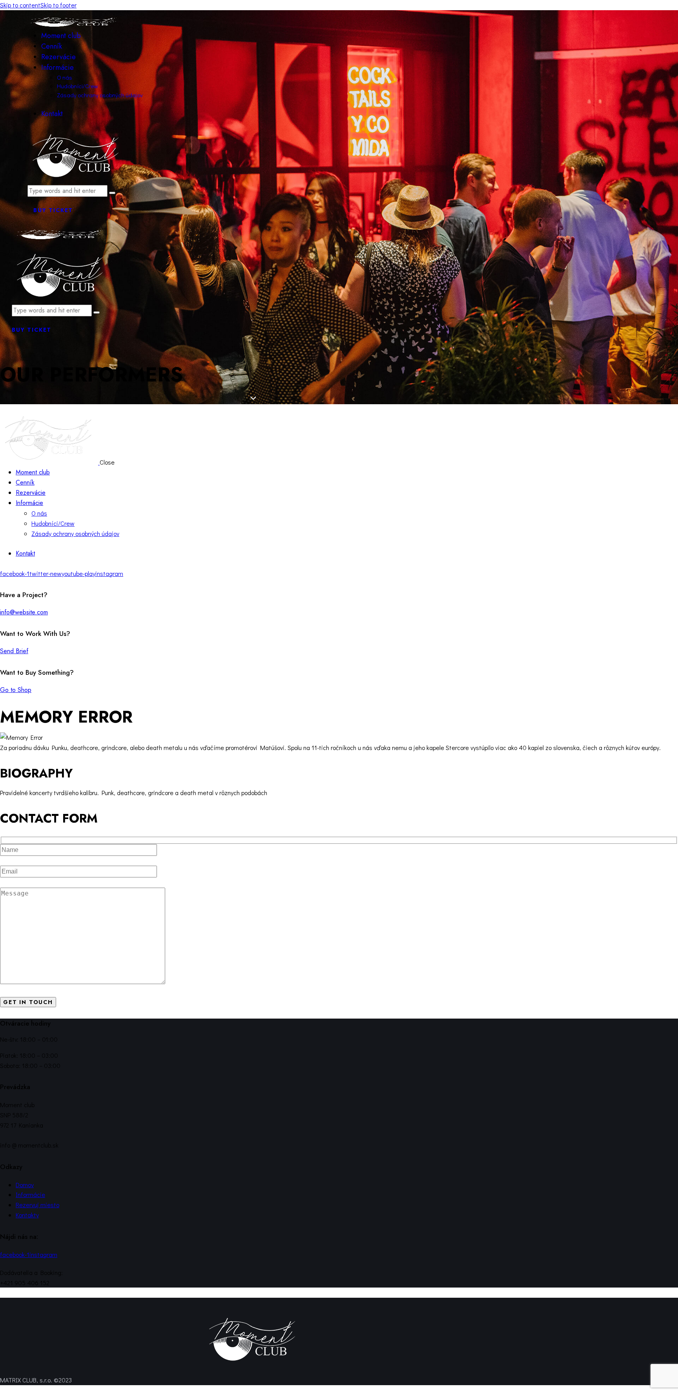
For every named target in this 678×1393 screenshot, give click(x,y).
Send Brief (14, 651)
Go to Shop (15, 689)
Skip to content (20, 5)
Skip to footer (58, 5)
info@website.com (24, 612)
